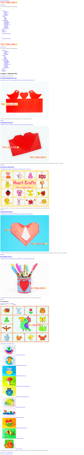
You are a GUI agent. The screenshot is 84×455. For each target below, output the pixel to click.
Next (13, 303)
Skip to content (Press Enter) (4, 0)
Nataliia (3, 124)
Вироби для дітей (10, 452)
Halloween (6, 14)
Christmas (5, 11)
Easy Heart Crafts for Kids (7, 167)
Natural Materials (7, 22)
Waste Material (6, 62)
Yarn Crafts (6, 63)
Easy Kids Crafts (3, 46)
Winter (5, 19)
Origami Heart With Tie (6, 211)
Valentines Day (6, 12)
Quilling (3, 31)
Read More (2, 120)
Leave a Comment (26, 124)
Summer (5, 18)
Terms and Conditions (8, 453)
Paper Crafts (6, 21)
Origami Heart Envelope (6, 122)
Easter (5, 13)
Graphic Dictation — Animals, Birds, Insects (7, 343)
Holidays (3, 10)
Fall (4, 56)
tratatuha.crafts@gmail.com (6, 33)
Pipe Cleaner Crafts (7, 24)
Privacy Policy (2, 453)
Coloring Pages (6, 28)
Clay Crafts (6, 25)
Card (3, 69)
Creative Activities (5, 20)
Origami (3, 29)
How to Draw (4, 70)
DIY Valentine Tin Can (6, 256)
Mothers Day (6, 15)
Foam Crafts (6, 27)
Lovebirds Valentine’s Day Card (8, 78)
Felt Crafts (5, 26)
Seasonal (3, 55)
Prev (1, 303)
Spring (5, 17)
